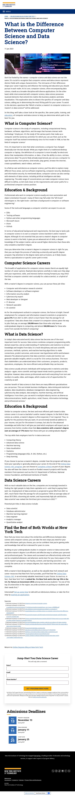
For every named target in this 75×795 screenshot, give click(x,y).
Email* (8, 672)
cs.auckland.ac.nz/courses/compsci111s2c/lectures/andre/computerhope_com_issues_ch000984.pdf (32, 607)
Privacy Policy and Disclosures (33, 780)
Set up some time (21, 592)
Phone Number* (11, 679)
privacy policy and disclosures (39, 697)
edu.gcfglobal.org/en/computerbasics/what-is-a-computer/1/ (41, 609)
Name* (8, 665)
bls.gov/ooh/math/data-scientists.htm (35, 628)
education (8, 115)
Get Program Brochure (37, 688)
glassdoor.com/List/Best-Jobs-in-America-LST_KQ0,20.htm (40, 630)
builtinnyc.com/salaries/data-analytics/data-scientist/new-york (41, 632)
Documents (8, 780)
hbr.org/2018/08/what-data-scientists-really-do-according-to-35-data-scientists (45, 622)
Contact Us (15, 780)
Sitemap (21, 780)
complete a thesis (45, 467)
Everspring (37, 756)
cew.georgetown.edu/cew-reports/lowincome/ (37, 634)
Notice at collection (29, 793)
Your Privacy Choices (40, 793)
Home (6, 16)
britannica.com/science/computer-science (36, 603)
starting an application (20, 595)
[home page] (9, 4)
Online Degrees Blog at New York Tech (22, 16)
